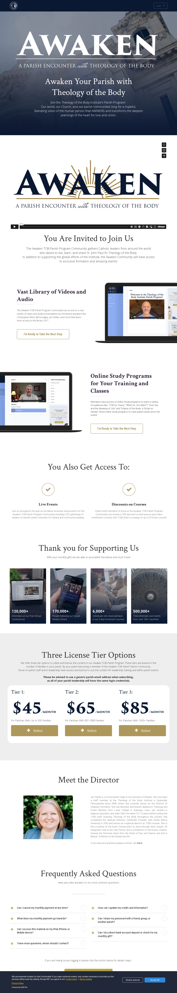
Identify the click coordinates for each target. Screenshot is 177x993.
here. (140, 843)
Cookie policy (71, 979)
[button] (83, 907)
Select (38, 730)
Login (158, 5)
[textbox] (88, 87)
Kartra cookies (86, 979)
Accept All (154, 980)
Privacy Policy (18, 983)
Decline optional (133, 980)
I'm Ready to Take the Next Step (43, 334)
